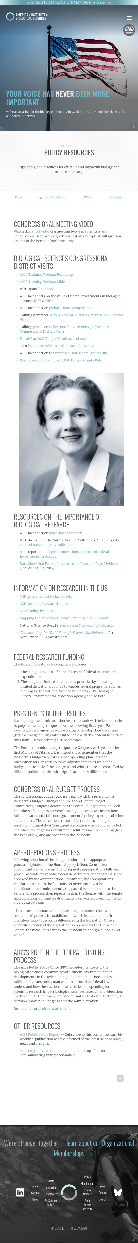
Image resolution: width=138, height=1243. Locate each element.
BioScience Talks (51, 1202)
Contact (103, 1192)
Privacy (103, 1186)
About (35, 1186)
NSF (38, 301)
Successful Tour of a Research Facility (65, 346)
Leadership (51, 1187)
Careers (35, 1192)
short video (40, 231)
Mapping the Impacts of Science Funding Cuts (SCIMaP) (64, 618)
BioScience (51, 1193)
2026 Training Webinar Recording (46, 274)
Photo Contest (87, 1192)
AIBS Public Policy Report (40, 1034)
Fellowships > (115, 197)
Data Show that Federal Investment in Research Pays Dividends (69, 564)
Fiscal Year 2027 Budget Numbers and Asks (54, 339)
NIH (48, 301)
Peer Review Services (87, 1204)
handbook (46, 289)
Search (102, 1199)
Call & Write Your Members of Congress (87, 2)
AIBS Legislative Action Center (44, 1051)
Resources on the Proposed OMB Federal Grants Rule (61, 360)
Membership (87, 1183)
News (35, 1199)
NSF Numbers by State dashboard (46, 604)
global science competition (70, 308)
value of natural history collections (47, 545)
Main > (18, 197)
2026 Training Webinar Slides (43, 282)
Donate (50, 1180)
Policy (87, 1177)
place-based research (65, 533)
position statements (54, 1009)
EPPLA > (88, 197)
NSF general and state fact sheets (46, 596)
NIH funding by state (36, 611)
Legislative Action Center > (52, 197)
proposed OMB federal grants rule (81, 353)
